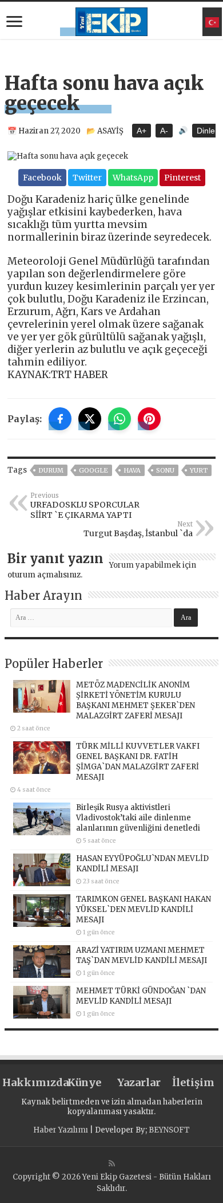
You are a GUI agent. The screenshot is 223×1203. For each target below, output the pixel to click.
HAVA (132, 470)
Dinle (206, 130)
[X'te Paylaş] (89, 418)
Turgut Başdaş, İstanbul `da (138, 529)
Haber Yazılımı (60, 1130)
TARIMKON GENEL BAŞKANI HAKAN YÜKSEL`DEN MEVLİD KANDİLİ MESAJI (143, 909)
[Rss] (111, 1163)
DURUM (50, 470)
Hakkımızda (29, 1082)
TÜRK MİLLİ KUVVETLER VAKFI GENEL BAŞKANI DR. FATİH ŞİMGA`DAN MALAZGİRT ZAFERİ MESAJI (138, 761)
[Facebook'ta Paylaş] (60, 418)
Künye (84, 1082)
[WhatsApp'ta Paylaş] (119, 418)
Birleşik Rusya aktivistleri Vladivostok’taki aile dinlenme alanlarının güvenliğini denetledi (138, 818)
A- (164, 130)
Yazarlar (139, 1082)
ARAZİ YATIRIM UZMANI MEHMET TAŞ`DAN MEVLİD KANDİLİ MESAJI (141, 955)
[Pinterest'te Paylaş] (149, 418)
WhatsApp (133, 177)
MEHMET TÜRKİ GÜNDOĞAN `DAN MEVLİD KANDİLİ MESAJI (141, 996)
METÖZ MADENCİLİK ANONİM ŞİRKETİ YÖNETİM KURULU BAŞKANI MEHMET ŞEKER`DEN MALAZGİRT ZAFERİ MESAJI (135, 700)
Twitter (87, 177)
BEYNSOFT (169, 1130)
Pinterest (182, 177)
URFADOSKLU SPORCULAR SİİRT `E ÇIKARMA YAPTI (85, 506)
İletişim (193, 1082)
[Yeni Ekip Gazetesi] (111, 20)
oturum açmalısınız (44, 575)
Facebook (42, 177)
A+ (141, 130)
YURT (199, 470)
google (93, 470)
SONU (165, 470)
